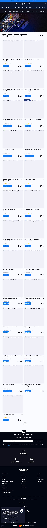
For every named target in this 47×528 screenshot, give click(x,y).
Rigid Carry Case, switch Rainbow (33, 327)
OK (25, 3)
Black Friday (23, 481)
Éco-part (3, 488)
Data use (8, 445)
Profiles (38, 475)
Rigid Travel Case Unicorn (9, 269)
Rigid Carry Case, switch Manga (10, 355)
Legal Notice (4, 479)
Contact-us (4, 477)
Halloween (23, 485)
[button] (21, 59)
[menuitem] (17, 7)
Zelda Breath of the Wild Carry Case (33, 355)
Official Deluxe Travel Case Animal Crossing (33, 385)
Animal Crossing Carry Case (31, 59)
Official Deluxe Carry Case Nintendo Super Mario (33, 150)
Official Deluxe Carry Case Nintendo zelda (11, 120)
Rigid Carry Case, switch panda (32, 298)
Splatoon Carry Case (30, 179)
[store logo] (6, 7)
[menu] (23, 7)
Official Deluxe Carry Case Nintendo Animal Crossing (11, 90)
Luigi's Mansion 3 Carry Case (32, 209)
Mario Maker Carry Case (8, 149)
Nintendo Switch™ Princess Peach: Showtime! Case (11, 180)
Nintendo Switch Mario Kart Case (33, 119)
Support (38, 477)
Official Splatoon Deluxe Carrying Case (11, 210)
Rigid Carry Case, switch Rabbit (32, 269)
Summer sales (24, 475)
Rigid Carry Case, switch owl (10, 298)
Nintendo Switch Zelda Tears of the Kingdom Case (33, 240)
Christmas (23, 483)
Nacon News (39, 481)
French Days (23, 479)
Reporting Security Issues (6, 492)
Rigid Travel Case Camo (8, 384)
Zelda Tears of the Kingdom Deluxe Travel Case (11, 60)
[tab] (23, 35)
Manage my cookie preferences (8, 490)
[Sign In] (44, 7)
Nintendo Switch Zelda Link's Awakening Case (32, 90)
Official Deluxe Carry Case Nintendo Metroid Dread (11, 240)
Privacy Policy (4, 485)
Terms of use (4, 483)
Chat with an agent (24, 503)
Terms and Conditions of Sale (7, 481)
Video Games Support (41, 479)
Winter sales (23, 477)
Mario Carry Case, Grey (8, 414)
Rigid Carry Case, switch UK (9, 327)
